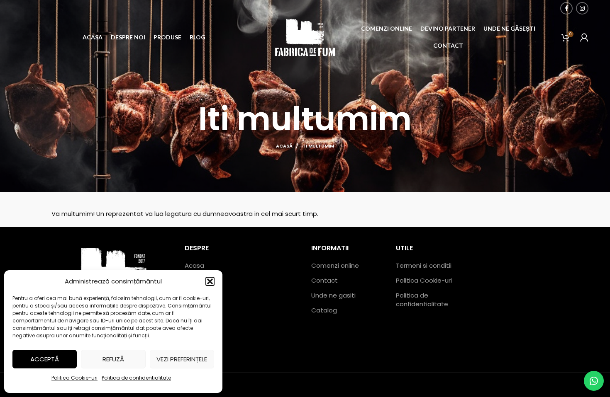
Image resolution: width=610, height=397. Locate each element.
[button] (210, 281)
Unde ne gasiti (333, 295)
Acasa (194, 265)
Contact (324, 280)
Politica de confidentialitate (136, 377)
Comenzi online (335, 265)
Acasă (284, 146)
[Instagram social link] (582, 8)
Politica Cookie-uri (74, 377)
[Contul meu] (584, 37)
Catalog (324, 310)
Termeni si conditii (423, 265)
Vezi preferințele (181, 359)
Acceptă (44, 359)
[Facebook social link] (566, 8)
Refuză (113, 359)
